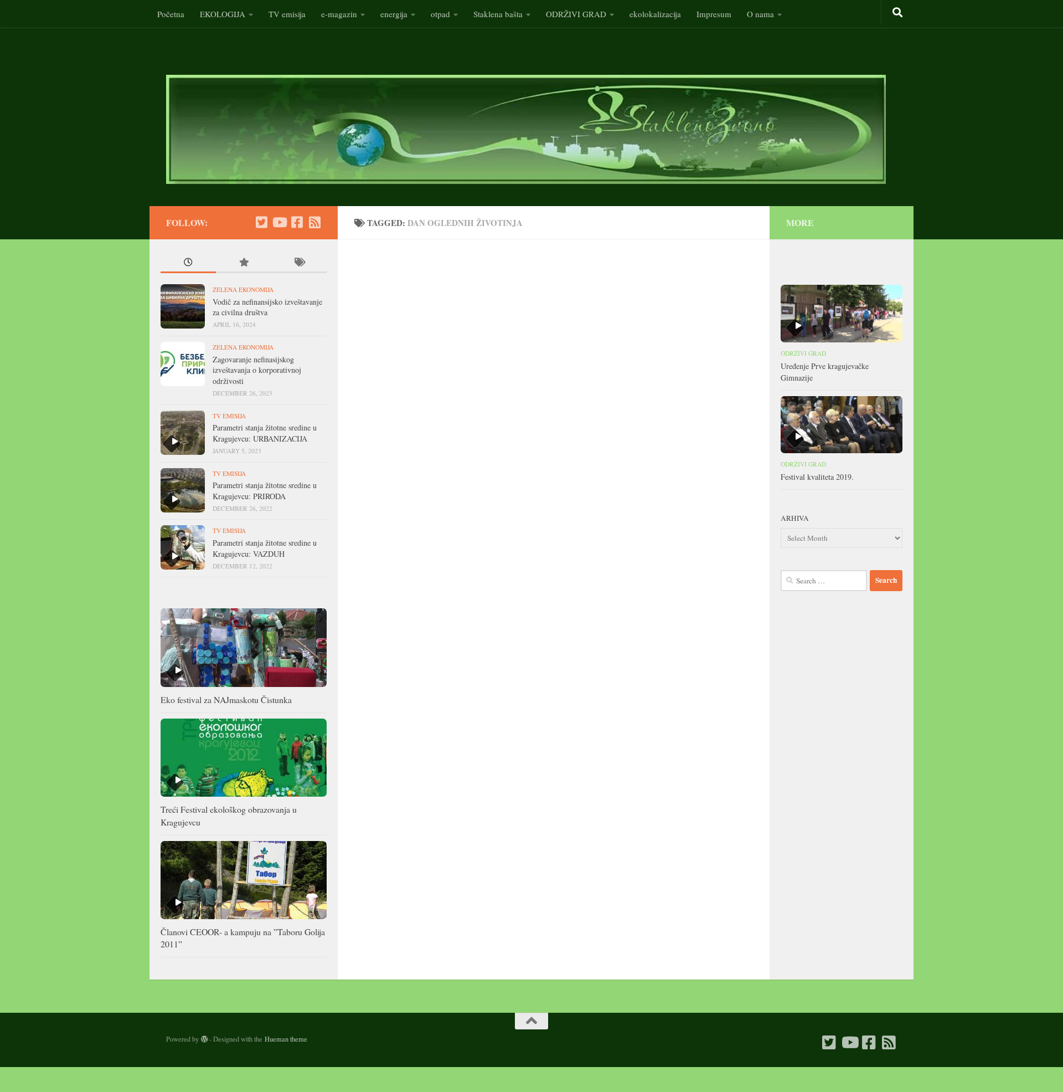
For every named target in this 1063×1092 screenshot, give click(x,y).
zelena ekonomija (243, 289)
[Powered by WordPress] (204, 1039)
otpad (440, 13)
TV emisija (287, 13)
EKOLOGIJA (222, 13)
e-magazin (339, 13)
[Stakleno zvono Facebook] (296, 222)
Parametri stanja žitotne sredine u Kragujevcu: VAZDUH (265, 548)
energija (393, 13)
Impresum (713, 13)
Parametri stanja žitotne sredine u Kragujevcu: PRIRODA (265, 490)
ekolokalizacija (655, 13)
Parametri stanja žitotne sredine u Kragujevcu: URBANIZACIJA (265, 433)
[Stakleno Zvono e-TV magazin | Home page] (526, 129)
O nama (760, 13)
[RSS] (314, 222)
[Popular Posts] (243, 263)
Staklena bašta (498, 13)
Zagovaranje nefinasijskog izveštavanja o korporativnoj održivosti (257, 370)
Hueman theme (286, 1038)
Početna (170, 13)
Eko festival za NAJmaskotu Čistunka (226, 699)
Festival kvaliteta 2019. (817, 476)
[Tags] (299, 263)
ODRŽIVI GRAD (576, 13)
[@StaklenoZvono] (261, 222)
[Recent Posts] (188, 263)
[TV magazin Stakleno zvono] (279, 222)
